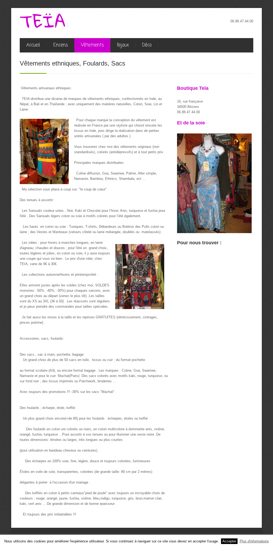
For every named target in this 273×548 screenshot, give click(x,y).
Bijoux (123, 45)
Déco (146, 45)
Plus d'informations (254, 541)
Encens (60, 45)
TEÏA (43, 21)
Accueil (33, 45)
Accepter (229, 541)
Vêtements (92, 45)
